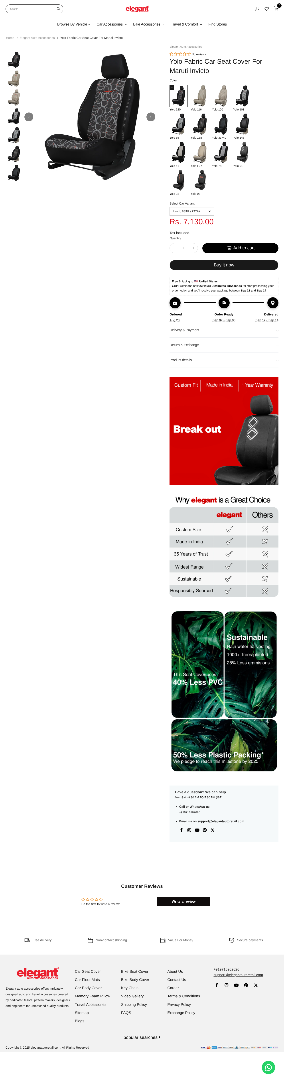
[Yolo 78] (221, 152)
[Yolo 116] (200, 96)
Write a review (183, 902)
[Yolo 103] (242, 96)
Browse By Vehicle (72, 24)
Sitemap (82, 1013)
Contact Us (176, 980)
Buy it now (224, 265)
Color (173, 80)
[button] (180, 54)
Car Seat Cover (88, 971)
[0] (276, 8)
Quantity (175, 238)
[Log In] (257, 9)
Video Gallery (132, 996)
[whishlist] (266, 9)
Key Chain (129, 988)
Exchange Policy (181, 1013)
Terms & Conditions (183, 996)
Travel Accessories (90, 1004)
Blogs (80, 1021)
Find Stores (217, 24)
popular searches (141, 1037)
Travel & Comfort (185, 24)
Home (10, 37)
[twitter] (255, 986)
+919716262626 (189, 812)
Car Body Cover (88, 988)
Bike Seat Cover (134, 971)
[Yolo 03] (200, 180)
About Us (175, 971)
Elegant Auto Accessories (38, 37)
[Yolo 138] (200, 124)
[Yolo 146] (242, 124)
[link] (216, 986)
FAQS (126, 1013)
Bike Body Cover (135, 980)
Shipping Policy (134, 1004)
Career (173, 988)
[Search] (58, 8)
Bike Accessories (147, 24)
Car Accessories (110, 24)
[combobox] (34, 8)
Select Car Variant (182, 203)
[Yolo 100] (221, 96)
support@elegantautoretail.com (220, 821)
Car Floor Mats (87, 980)
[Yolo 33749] (221, 124)
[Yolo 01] (242, 152)
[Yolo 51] (179, 152)
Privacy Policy (179, 1004)
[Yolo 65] (179, 124)
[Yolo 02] (179, 180)
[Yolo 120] (179, 96)
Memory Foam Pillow (92, 996)
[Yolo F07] (200, 152)
